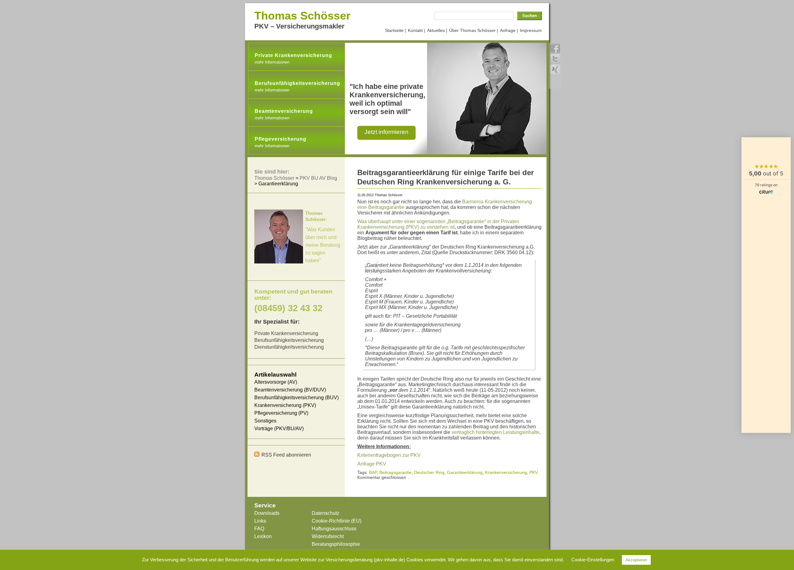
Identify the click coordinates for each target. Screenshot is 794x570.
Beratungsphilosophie (336, 544)
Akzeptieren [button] (636, 560)
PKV (533, 472)
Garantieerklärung (465, 472)
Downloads (266, 513)
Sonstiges (265, 420)
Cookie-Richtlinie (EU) (336, 521)
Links (260, 521)
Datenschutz (325, 513)
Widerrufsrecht (328, 536)
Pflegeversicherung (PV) (281, 413)
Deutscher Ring (429, 472)
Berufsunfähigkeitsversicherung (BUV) (296, 397)
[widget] (766, 285)
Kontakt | (416, 30)
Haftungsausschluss (334, 528)
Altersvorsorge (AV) (275, 382)
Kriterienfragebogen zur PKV (389, 455)
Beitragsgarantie (395, 472)
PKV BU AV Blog (318, 178)
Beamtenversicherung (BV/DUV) (290, 389)
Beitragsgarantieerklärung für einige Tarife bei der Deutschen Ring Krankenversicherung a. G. (445, 177)
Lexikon (263, 536)
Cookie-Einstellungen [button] (592, 559)
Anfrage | (509, 30)
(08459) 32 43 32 (288, 308)
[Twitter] (555, 59)
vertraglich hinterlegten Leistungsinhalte (495, 432)
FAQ (259, 528)
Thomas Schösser (302, 15)
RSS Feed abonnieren (286, 454)
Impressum (531, 30)
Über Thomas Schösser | (473, 30)
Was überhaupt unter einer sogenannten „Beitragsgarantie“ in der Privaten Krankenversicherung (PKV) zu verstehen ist (438, 224)
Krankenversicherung (506, 472)
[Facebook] (555, 48)
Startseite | (395, 30)
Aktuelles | (437, 30)
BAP (373, 472)
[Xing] (555, 69)
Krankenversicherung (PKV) (285, 405)
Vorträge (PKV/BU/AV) (279, 428)
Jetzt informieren (386, 132)
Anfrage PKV (371, 463)
